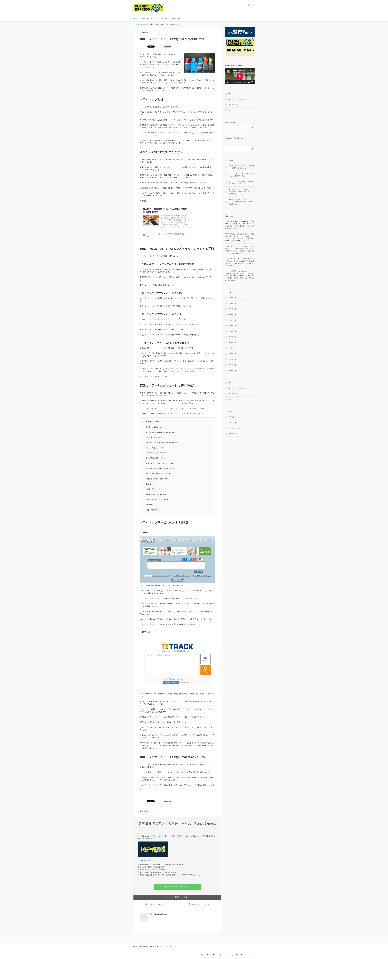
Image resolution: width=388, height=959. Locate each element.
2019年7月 (232, 365)
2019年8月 (232, 359)
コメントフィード (234, 428)
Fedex (174, 125)
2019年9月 (232, 354)
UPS (186, 125)
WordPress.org (234, 434)
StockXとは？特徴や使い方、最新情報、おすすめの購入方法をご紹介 (242, 182)
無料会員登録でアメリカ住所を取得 (177, 887)
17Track (143, 694)
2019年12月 (233, 337)
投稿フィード (233, 422)
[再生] (228, 82)
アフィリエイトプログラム (170, 18)
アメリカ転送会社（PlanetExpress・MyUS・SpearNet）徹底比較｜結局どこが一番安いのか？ (239, 273)
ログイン (232, 417)
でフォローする (157, 904)
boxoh (142, 585)
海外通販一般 (144, 18)
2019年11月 (232, 342)
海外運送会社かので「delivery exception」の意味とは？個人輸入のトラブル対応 (241, 191)
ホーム (135, 18)
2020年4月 (232, 314)
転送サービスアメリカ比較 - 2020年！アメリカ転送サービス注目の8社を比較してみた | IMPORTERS (239, 238)
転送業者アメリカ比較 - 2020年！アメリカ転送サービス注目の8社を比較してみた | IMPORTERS (239, 278)
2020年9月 (232, 297)
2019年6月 (232, 370)
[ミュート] (249, 82)
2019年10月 (233, 348)
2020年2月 (232, 326)
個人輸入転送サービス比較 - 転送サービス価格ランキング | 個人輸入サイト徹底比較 (239, 263)
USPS (181, 125)
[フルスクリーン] (252, 82)
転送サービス (155, 18)
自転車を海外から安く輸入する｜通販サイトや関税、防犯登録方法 (241, 167)
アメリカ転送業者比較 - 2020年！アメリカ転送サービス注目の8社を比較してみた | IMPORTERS (239, 251)
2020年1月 (232, 331)
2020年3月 (232, 320)
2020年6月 (232, 303)
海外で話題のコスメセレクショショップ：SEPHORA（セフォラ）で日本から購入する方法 (241, 202)
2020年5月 (232, 309)
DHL (169, 125)
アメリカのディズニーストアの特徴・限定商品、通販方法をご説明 (241, 175)
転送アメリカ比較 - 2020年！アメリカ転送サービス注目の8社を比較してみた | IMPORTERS (239, 226)
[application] (240, 76)
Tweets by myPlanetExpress (234, 138)
